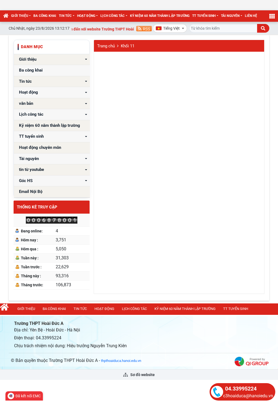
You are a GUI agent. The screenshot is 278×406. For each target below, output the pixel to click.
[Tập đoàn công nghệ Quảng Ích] (251, 361)
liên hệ (251, 16)
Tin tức (65, 16)
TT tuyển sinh (204, 16)
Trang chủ (106, 46)
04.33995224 (241, 388)
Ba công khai (44, 16)
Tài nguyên (230, 16)
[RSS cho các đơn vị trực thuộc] (144, 28)
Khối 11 (127, 46)
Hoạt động (86, 16)
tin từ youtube (31, 169)
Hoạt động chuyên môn (40, 147)
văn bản (26, 103)
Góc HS (26, 181)
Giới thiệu (19, 16)
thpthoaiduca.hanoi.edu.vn (121, 361)
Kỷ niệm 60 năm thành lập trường (160, 16)
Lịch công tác (112, 16)
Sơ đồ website (142, 375)
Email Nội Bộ (30, 191)
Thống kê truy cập (37, 207)
